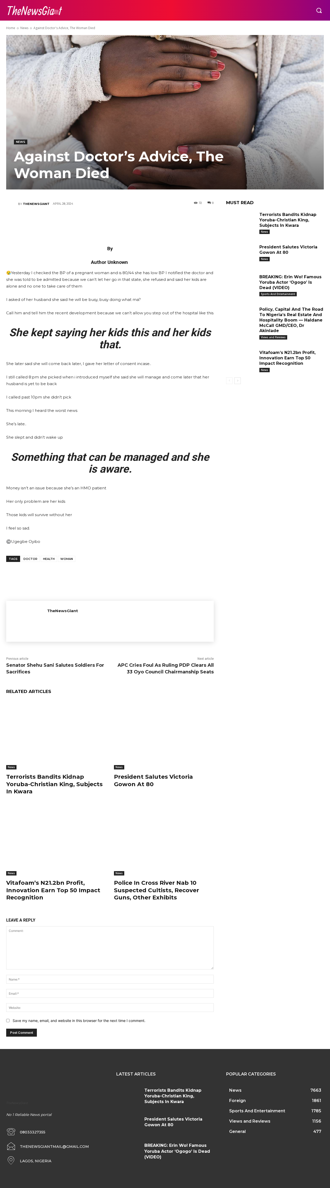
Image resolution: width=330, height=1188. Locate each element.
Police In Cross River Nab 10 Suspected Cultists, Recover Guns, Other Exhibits (156, 890)
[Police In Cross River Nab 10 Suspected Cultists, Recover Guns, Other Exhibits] (164, 840)
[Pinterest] (110, 222)
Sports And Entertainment (278, 294)
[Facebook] (79, 222)
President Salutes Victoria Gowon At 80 (153, 780)
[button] (319, 10)
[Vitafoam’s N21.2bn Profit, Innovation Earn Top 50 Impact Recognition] (56, 840)
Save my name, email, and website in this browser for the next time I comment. (79, 1020)
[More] (141, 222)
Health (49, 559)
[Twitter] (94, 222)
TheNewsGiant (36, 204)
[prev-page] (229, 380)
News (24, 28)
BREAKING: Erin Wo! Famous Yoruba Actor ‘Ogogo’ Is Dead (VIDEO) (290, 282)
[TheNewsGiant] (12, 204)
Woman (66, 559)
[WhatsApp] (125, 222)
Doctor (30, 559)
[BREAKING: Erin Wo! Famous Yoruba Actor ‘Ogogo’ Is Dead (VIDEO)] (240, 283)
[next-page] (237, 380)
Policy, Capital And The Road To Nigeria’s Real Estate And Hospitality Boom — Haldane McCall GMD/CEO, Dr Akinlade (291, 320)
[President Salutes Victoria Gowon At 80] (164, 734)
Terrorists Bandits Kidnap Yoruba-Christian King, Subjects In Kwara (54, 784)
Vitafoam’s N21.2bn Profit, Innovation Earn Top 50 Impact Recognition (53, 890)
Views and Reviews (273, 337)
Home (10, 28)
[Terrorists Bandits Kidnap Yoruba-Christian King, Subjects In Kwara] (56, 734)
